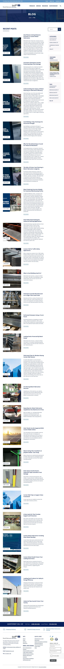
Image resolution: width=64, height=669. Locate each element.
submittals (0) (52, 87)
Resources (45, 5)
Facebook (50, 636)
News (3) (51, 49)
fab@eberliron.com (10, 651)
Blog (47, 1)
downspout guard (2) (53, 95)
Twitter (52, 636)
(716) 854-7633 (53, 624)
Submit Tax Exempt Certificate (41, 641)
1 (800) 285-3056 (35, 624)
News (24, 640)
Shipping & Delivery (11, 629)
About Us (52, 1)
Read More (26, 57)
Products (32, 5)
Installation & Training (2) (54, 46)
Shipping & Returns (39, 643)
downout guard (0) (53, 92)
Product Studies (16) (54, 42)
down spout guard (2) (53, 97)
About (24, 638)
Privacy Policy (37, 646)
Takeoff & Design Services (33, 629)
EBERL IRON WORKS (28, 645)
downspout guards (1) (54, 89)
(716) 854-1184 (8, 653)
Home (30, 17)
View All (51, 100)
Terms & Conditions (39, 644)
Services (38, 5)
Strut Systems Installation (28, 658)
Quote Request (53, 5)
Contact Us (58, 1)
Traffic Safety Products (27, 652)
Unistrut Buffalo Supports (28, 650)
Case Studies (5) (53, 39)
